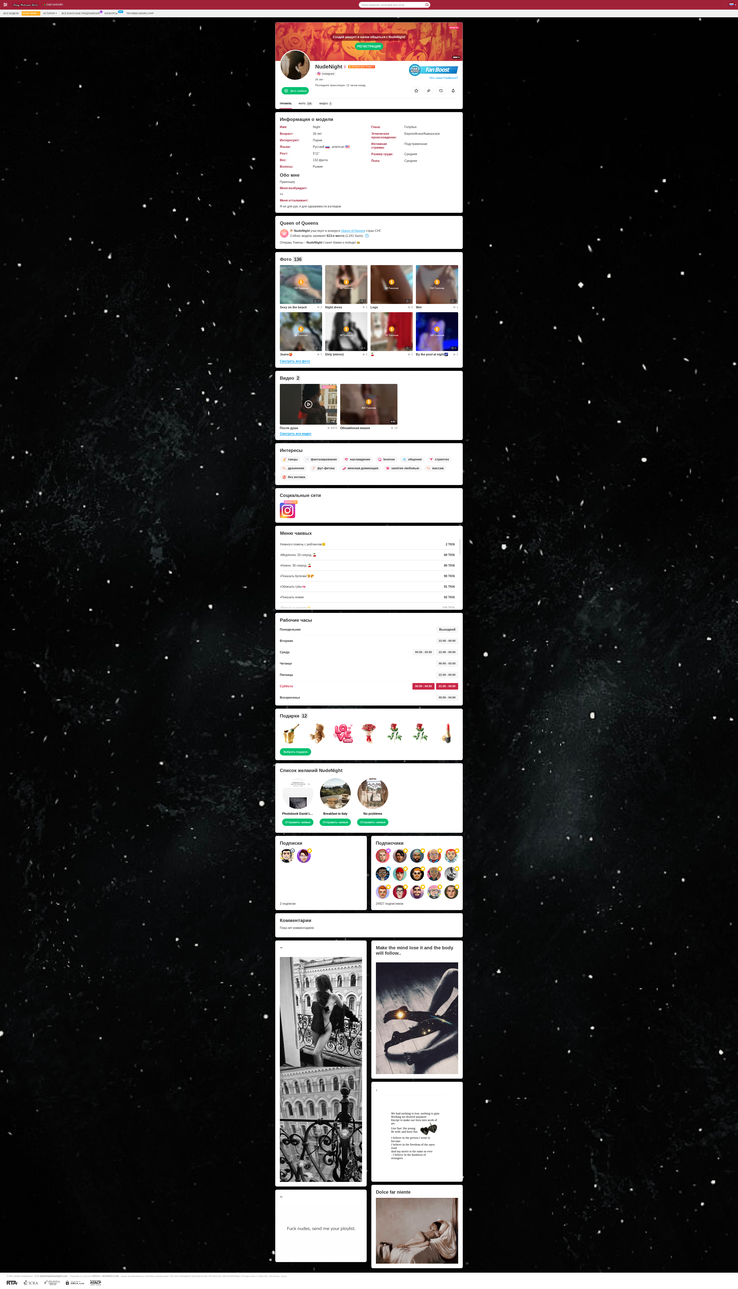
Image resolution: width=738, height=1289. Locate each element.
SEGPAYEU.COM (110, 1276)
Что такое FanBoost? (444, 77)
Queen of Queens (353, 230)
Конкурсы (111, 13)
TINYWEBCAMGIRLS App (140, 13)
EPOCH (96, 1276)
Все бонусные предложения (81, 13)
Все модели (11, 13)
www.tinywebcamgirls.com (53, 1276)
